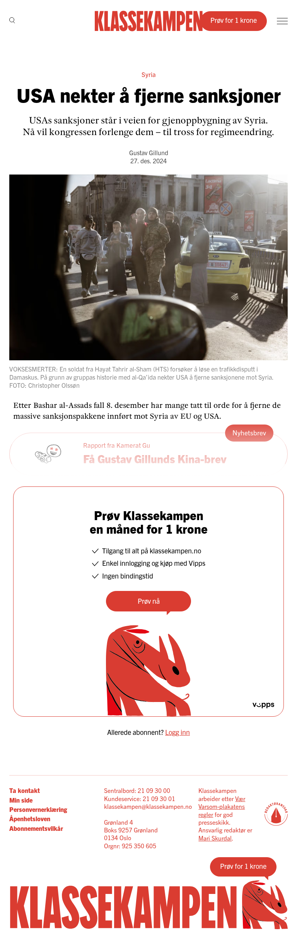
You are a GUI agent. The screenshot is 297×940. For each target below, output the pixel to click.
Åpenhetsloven (29, 818)
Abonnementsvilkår (36, 828)
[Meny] (282, 21)
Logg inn (177, 732)
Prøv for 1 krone (233, 19)
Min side (20, 800)
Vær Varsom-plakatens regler (221, 806)
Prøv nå (149, 600)
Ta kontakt (24, 790)
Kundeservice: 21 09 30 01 (139, 798)
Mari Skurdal (215, 838)
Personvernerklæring (38, 809)
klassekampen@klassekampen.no (148, 806)
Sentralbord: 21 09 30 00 (137, 790)
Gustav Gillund (148, 152)
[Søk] (12, 21)
